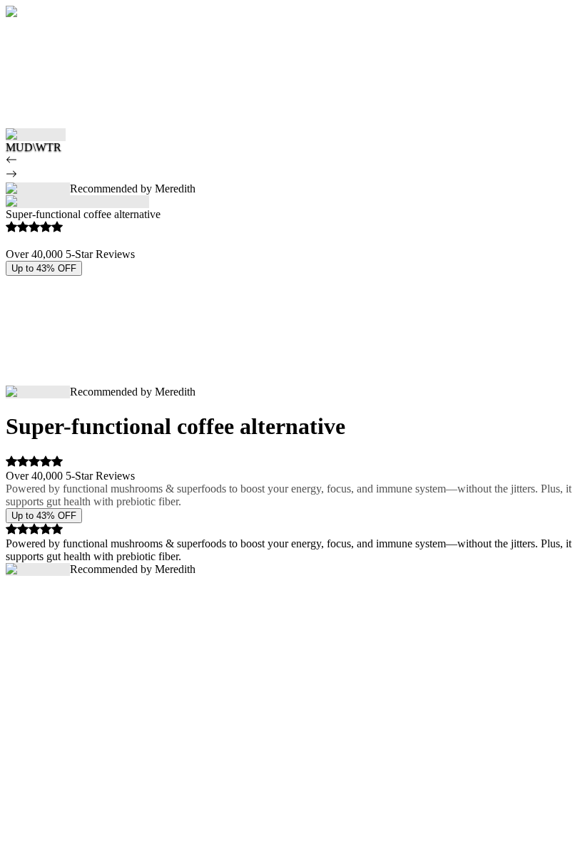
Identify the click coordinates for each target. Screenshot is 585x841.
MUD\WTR (33, 147)
